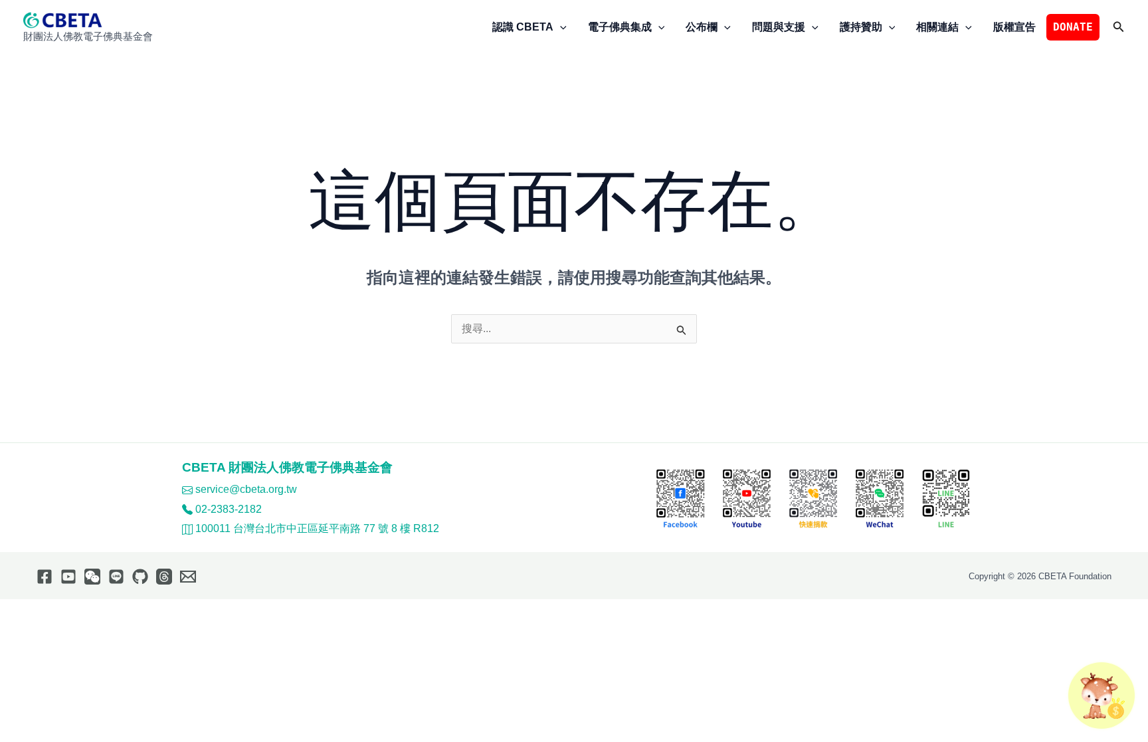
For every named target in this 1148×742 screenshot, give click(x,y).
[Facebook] (44, 577)
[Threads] (164, 577)
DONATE (1073, 27)
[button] (560, 27)
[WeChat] (92, 577)
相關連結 (937, 27)
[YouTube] (68, 577)
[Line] (116, 577)
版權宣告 (1014, 27)
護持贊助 (861, 27)
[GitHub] (140, 577)
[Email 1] (188, 577)
